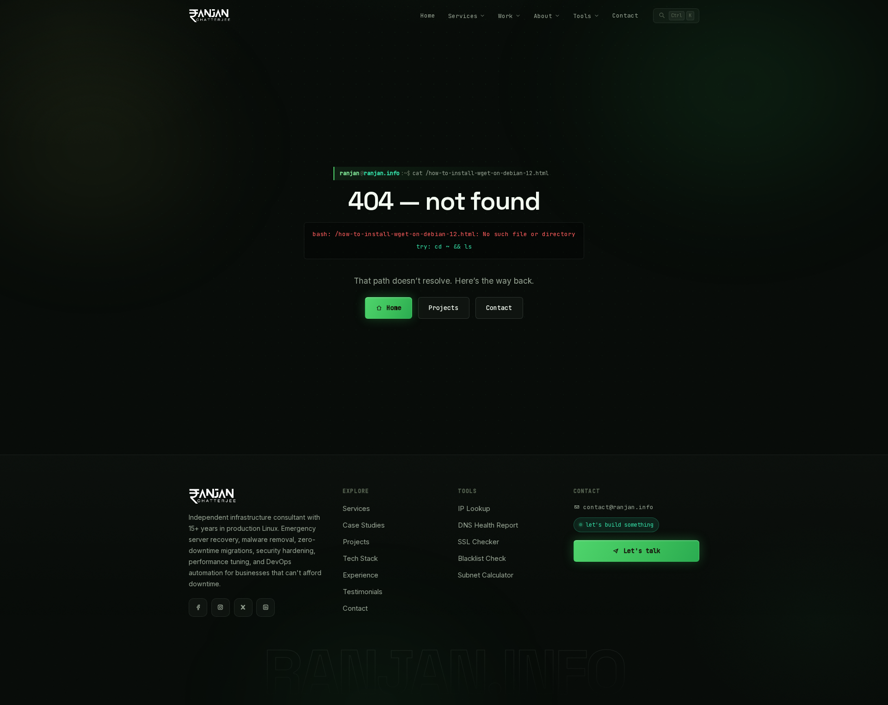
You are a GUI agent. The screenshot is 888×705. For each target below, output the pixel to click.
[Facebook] (198, 607)
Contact (625, 15)
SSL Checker (478, 542)
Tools (582, 16)
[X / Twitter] (243, 607)
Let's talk (641, 551)
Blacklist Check (482, 558)
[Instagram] (220, 607)
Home (427, 15)
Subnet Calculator (485, 575)
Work (505, 16)
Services (463, 16)
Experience (360, 575)
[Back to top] (865, 687)
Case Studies (364, 525)
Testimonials (362, 592)
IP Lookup (474, 508)
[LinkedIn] (265, 607)
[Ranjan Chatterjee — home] (209, 16)
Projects (444, 308)
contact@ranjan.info (618, 507)
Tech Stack (360, 558)
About (543, 16)
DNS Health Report (488, 525)
